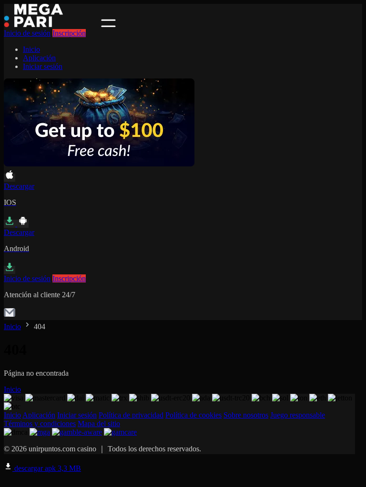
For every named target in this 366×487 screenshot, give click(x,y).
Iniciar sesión (42, 66)
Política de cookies (193, 415)
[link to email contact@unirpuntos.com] (9, 316)
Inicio (31, 49)
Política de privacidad (131, 415)
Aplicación (39, 58)
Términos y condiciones (40, 423)
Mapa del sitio (99, 423)
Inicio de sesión (27, 33)
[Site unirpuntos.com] (51, 24)
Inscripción (69, 33)
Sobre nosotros (246, 415)
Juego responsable (297, 415)
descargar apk (46, 468)
